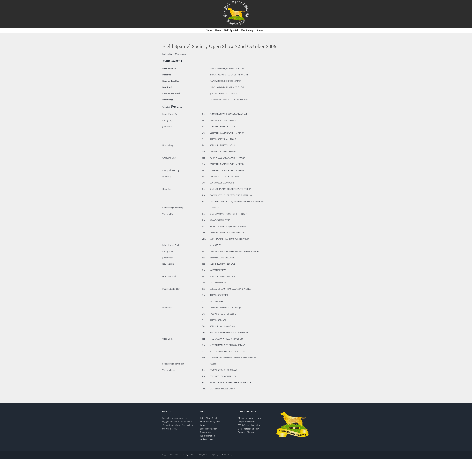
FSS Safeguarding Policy (249, 425)
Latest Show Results (209, 418)
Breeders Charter (246, 432)
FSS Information (207, 435)
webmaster (171, 428)
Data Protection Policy (248, 428)
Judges (203, 425)
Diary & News (206, 432)
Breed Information (208, 428)
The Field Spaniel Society (188, 455)
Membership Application (249, 418)
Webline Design (227, 455)
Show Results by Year (210, 421)
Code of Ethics (206, 439)
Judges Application (246, 421)
